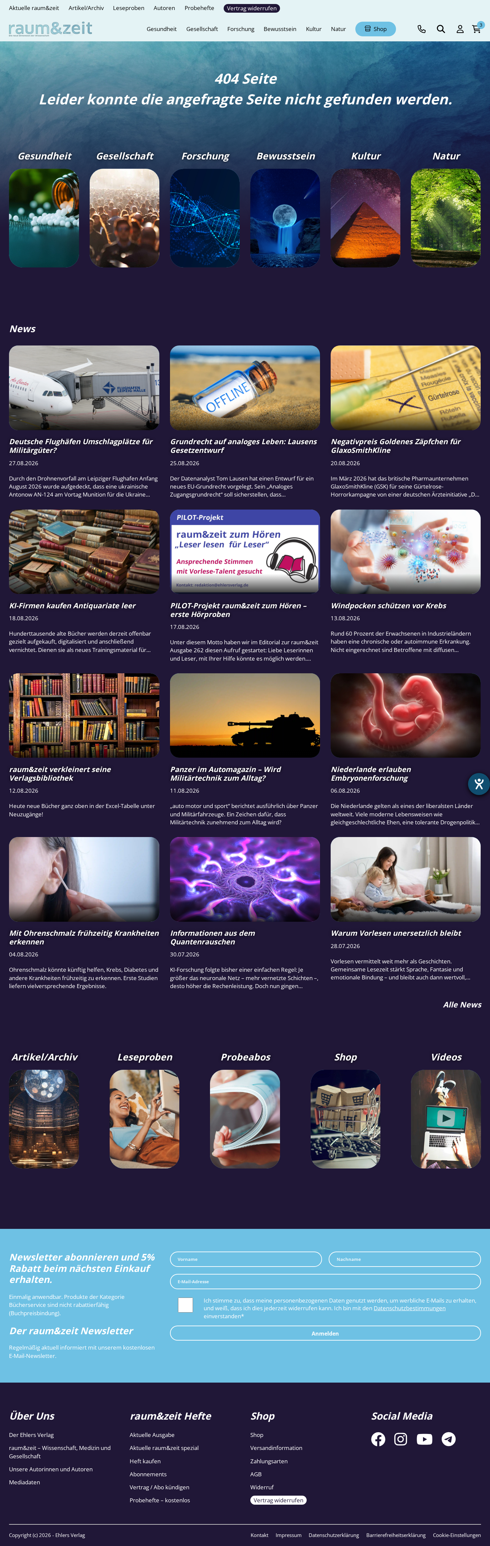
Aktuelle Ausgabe (152, 1435)
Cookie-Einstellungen (457, 1535)
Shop (256, 1435)
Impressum (289, 1535)
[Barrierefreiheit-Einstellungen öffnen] (479, 784)
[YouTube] (424, 1439)
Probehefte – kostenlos (160, 1500)
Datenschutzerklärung (334, 1535)
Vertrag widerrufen (278, 1500)
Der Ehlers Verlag (31, 1435)
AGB (256, 1474)
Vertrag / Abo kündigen (159, 1487)
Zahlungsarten (269, 1461)
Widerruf (262, 1487)
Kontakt (259, 1535)
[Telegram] (449, 1439)
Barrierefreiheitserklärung (396, 1535)
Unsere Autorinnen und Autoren (51, 1469)
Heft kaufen (145, 1461)
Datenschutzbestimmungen (410, 1308)
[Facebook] (378, 1439)
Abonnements (148, 1474)
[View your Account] (460, 29)
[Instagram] (400, 1439)
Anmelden (325, 1333)
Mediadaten (24, 1482)
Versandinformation (276, 1448)
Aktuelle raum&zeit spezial (164, 1448)
